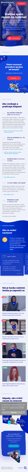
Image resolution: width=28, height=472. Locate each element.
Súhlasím (13, 412)
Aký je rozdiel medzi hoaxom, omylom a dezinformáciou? (13, 131)
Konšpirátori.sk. (16, 270)
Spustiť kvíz (13, 78)
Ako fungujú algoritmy (9, 177)
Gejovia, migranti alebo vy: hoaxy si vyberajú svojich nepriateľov (13, 152)
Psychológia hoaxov (9, 194)
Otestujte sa (21, 3)
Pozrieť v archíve (14, 446)
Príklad (18, 273)
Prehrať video (15, 38)
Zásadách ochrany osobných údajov (13, 408)
